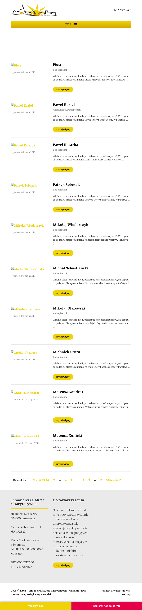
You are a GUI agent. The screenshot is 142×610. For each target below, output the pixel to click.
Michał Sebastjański (70, 268)
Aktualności (59, 109)
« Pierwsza (41, 479)
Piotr (57, 65)
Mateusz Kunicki (67, 435)
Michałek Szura (66, 352)
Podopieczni (60, 69)
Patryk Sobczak (66, 185)
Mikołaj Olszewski (69, 308)
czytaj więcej (63, 89)
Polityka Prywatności (39, 594)
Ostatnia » (113, 479)
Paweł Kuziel (64, 105)
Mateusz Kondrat (68, 392)
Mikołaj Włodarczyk (70, 225)
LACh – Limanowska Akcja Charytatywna (44, 590)
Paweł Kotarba (65, 145)
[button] (68, 24)
